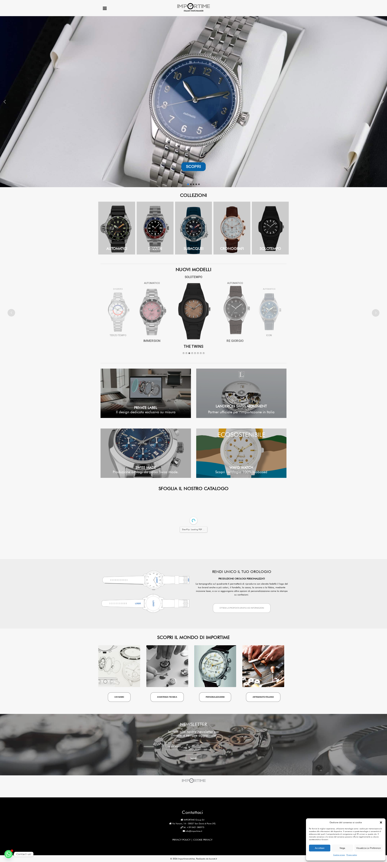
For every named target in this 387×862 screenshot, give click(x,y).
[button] (380, 822)
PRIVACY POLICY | (182, 839)
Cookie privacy (339, 855)
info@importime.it (193, 831)
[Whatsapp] (8, 854)
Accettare (319, 848)
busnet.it (213, 858)
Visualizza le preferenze (368, 848)
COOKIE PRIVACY (202, 839)
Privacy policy (351, 855)
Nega (342, 848)
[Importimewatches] (193, 11)
